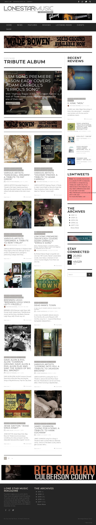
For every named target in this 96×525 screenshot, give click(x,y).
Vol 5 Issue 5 (51, 423)
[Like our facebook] (70, 262)
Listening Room (40, 234)
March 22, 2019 (81, 153)
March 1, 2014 (52, 373)
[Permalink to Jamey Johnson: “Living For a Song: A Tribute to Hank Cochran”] (48, 404)
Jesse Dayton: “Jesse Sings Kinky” (16, 427)
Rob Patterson (11, 373)
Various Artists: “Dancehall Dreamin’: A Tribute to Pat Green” (17, 176)
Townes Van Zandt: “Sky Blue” (83, 159)
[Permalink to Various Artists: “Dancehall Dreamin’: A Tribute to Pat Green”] (17, 149)
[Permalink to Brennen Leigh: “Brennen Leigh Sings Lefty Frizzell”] (17, 275)
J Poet (39, 435)
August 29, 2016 (53, 250)
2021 (73, 215)
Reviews (20, 170)
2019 (73, 220)
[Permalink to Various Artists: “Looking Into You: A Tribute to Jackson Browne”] (48, 342)
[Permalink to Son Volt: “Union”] (71, 139)
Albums (6, 168)
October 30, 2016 (53, 181)
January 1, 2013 (18, 430)
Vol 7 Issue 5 (43, 302)
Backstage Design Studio (85, 518)
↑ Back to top (88, 522)
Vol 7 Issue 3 (21, 357)
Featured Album (16, 168)
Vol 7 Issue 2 (51, 361)
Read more (6, 197)
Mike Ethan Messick (13, 181)
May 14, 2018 (23, 181)
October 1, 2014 (53, 311)
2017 (73, 225)
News (36, 302)
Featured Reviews (10, 170)
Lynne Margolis (42, 311)
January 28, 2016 (23, 306)
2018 (73, 223)
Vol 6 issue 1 (21, 423)
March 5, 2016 (22, 245)
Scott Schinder (81, 138)
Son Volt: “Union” (84, 136)
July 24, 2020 (85, 105)
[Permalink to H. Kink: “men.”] (80, 78)
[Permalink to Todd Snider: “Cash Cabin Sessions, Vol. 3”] (71, 149)
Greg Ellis (9, 430)
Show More (75, 228)
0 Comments (28, 197)
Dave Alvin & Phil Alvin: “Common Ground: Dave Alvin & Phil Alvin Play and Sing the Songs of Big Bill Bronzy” (17, 365)
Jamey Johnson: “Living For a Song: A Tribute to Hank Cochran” (46, 429)
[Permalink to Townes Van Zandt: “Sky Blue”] (71, 161)
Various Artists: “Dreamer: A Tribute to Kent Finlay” (16, 240)
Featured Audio (47, 232)
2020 (73, 218)
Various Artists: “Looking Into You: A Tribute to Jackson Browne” (46, 367)
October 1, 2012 (46, 435)
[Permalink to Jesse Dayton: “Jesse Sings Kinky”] (17, 404)
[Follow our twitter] (70, 257)
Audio (39, 232)
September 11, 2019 (85, 131)
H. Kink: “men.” (76, 103)
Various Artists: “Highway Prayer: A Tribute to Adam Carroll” (45, 176)
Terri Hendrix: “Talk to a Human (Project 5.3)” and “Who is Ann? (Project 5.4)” (84, 126)
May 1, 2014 (20, 373)
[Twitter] (86, 1)
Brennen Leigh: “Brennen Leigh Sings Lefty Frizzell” (17, 302)
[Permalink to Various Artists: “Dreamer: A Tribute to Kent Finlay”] (17, 214)
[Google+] (82, 1)
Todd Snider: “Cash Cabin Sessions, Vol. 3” (83, 148)
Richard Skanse (42, 181)
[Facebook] (79, 1)
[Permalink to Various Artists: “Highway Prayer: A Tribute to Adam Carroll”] (48, 149)
